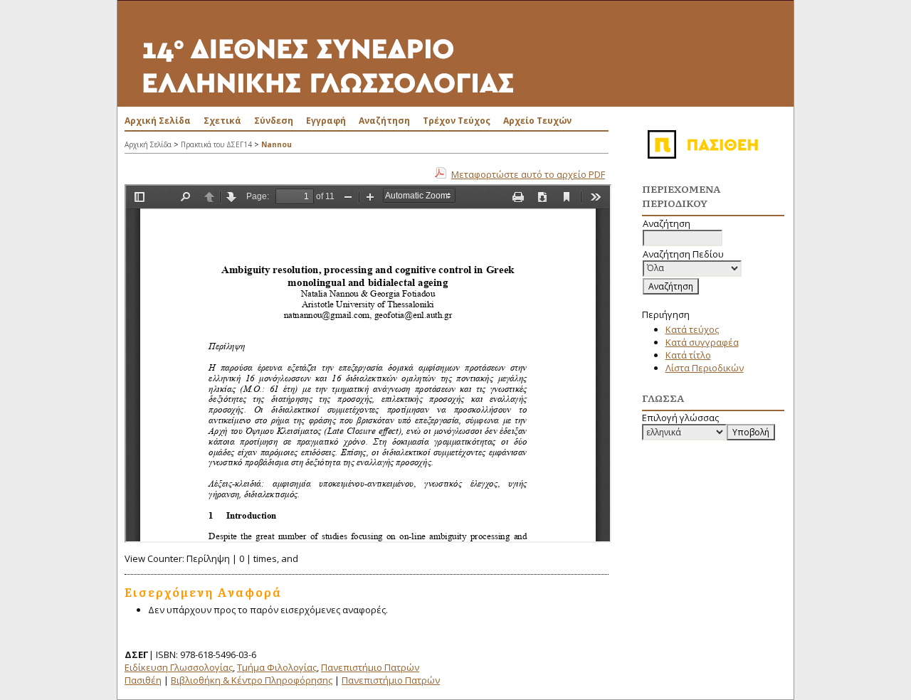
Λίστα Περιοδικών (704, 367)
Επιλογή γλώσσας (680, 417)
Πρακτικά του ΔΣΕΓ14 (216, 144)
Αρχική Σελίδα (158, 121)
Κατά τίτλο (688, 355)
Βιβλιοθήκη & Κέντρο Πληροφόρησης (251, 680)
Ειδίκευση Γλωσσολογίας (179, 667)
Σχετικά (222, 121)
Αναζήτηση (384, 121)
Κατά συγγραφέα (702, 342)
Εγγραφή (326, 121)
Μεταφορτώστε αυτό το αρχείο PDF (528, 174)
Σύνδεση (273, 121)
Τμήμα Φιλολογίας (277, 667)
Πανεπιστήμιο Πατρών (370, 667)
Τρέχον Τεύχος (456, 121)
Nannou (276, 144)
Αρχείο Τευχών (537, 121)
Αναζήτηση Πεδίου (683, 254)
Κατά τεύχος (692, 329)
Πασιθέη (143, 680)
